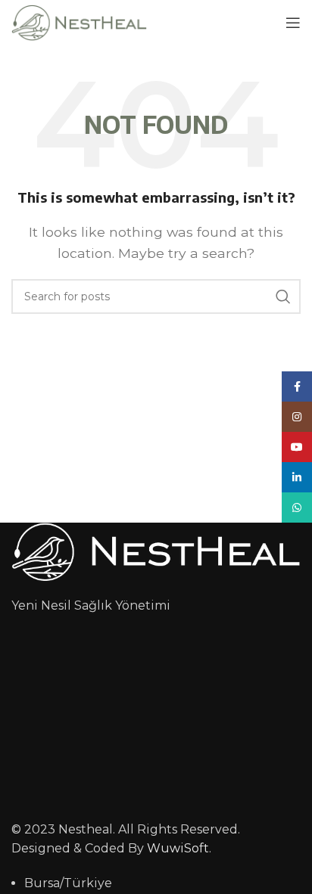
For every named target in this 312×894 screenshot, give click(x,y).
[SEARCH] (283, 296)
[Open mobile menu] (293, 23)
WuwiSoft (178, 848)
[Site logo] (79, 21)
